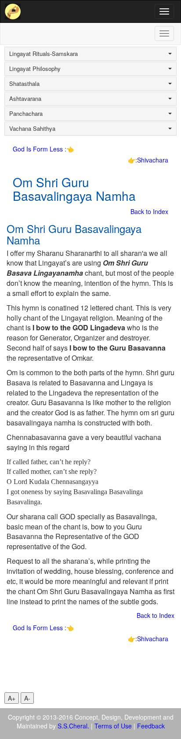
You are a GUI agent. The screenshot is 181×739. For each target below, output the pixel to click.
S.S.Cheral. (73, 725)
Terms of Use (113, 725)
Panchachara (26, 114)
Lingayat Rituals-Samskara (43, 54)
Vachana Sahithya (32, 129)
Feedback (151, 725)
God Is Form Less (39, 148)
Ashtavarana (25, 99)
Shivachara (152, 159)
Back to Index (149, 211)
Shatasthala (24, 84)
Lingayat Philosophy (35, 69)
